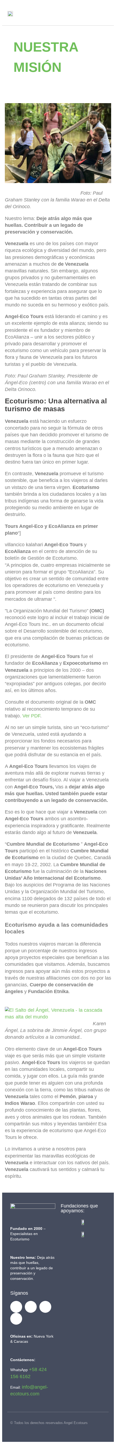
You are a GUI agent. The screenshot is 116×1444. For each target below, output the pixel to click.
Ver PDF (31, 715)
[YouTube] (45, 1307)
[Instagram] (16, 1319)
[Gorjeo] (31, 1307)
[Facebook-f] (16, 1307)
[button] (103, 14)
